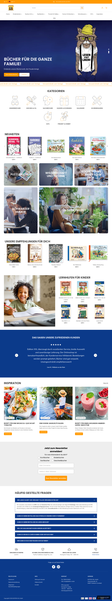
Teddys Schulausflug (98, 265)
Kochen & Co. (29, 14)
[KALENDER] (80, 100)
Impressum (11, 579)
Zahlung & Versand (40, 579)
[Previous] (4, 146)
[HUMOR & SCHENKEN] (64, 100)
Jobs (54, 18)
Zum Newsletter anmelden (56, 478)
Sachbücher (40, 14)
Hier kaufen (9, 75)
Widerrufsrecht (38, 582)
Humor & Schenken (68, 14)
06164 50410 (95, 554)
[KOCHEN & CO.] (31, 100)
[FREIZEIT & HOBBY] (64, 116)
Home (8, 14)
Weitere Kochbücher (23, 75)
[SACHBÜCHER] (47, 100)
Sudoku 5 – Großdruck (35, 157)
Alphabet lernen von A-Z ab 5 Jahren (66, 298)
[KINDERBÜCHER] (15, 100)
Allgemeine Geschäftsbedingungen (14, 585)
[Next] (107, 146)
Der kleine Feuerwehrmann (98, 157)
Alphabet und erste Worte (82, 321)
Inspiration (100, 14)
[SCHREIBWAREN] (97, 100)
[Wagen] (106, 8)
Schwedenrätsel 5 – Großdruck (14, 157)
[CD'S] (47, 116)
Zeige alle (105, 383)
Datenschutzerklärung (14, 582)
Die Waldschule (77, 265)
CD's (91, 14)
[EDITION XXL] (11, 7)
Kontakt (37, 585)
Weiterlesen (8, 433)
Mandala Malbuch (56, 265)
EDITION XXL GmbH (18, 598)
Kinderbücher (17, 14)
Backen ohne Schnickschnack (35, 265)
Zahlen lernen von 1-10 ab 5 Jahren (82, 298)
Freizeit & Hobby (53, 14)
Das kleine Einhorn (77, 157)
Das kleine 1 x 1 (66, 321)
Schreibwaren (82, 14)
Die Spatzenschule (56, 157)
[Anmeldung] (102, 8)
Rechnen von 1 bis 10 (99, 298)
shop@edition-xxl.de (69, 581)
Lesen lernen (99, 321)
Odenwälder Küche (14, 265)
